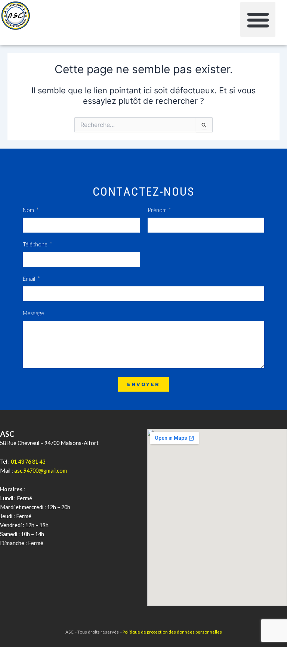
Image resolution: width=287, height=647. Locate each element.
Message (33, 313)
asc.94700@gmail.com (40, 470)
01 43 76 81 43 (28, 461)
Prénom (158, 210)
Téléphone (36, 244)
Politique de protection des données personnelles (172, 631)
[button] (258, 19)
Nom (29, 210)
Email (29, 279)
